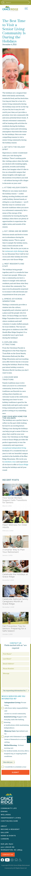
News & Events (8, 836)
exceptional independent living (14, 448)
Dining (4, 811)
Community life (9, 808)
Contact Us (8, 854)
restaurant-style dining (14, 251)
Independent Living (11, 818)
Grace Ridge (23, 464)
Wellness (6, 814)
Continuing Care (9, 821)
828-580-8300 (7, 844)
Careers (5, 839)
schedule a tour (10, 462)
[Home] (10, 8)
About (4, 826)
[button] (26, 8)
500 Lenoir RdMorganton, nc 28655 (11, 848)
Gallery (5, 832)
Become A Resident (10, 829)
